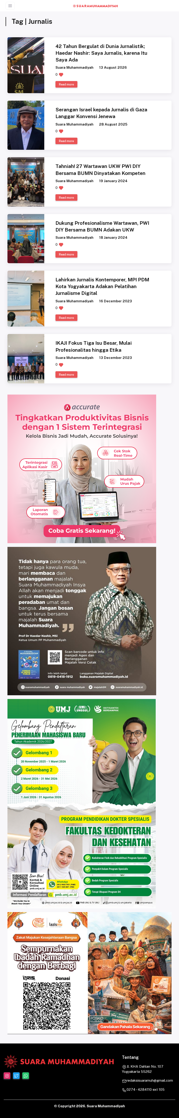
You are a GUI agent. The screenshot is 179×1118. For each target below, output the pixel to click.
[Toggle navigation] (10, 6)
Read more (66, 84)
